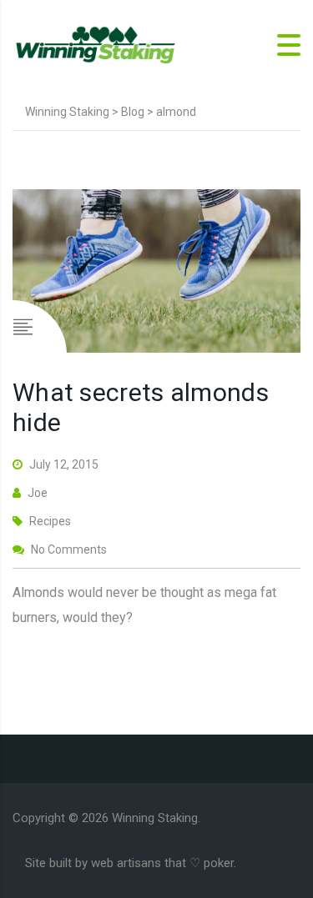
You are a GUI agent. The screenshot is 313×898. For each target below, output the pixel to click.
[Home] (96, 44)
